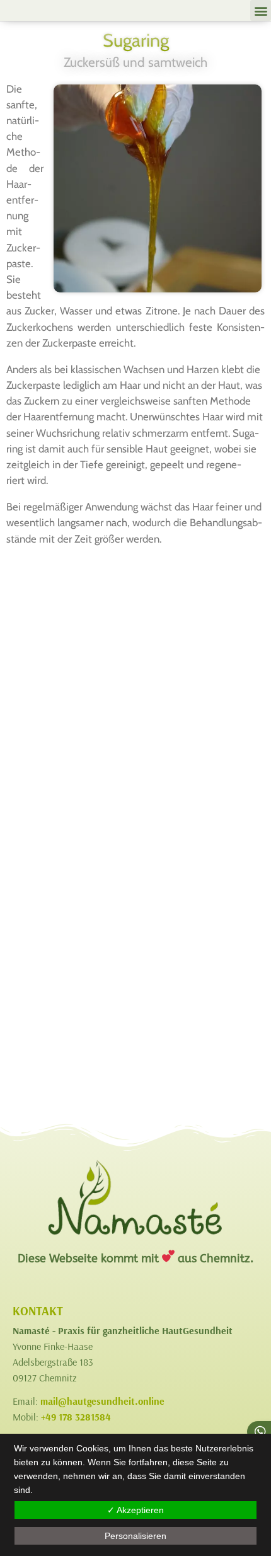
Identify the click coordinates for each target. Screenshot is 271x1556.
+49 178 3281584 (76, 1416)
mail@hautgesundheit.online (102, 1401)
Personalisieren (135, 1536)
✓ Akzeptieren (135, 1510)
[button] (260, 10)
